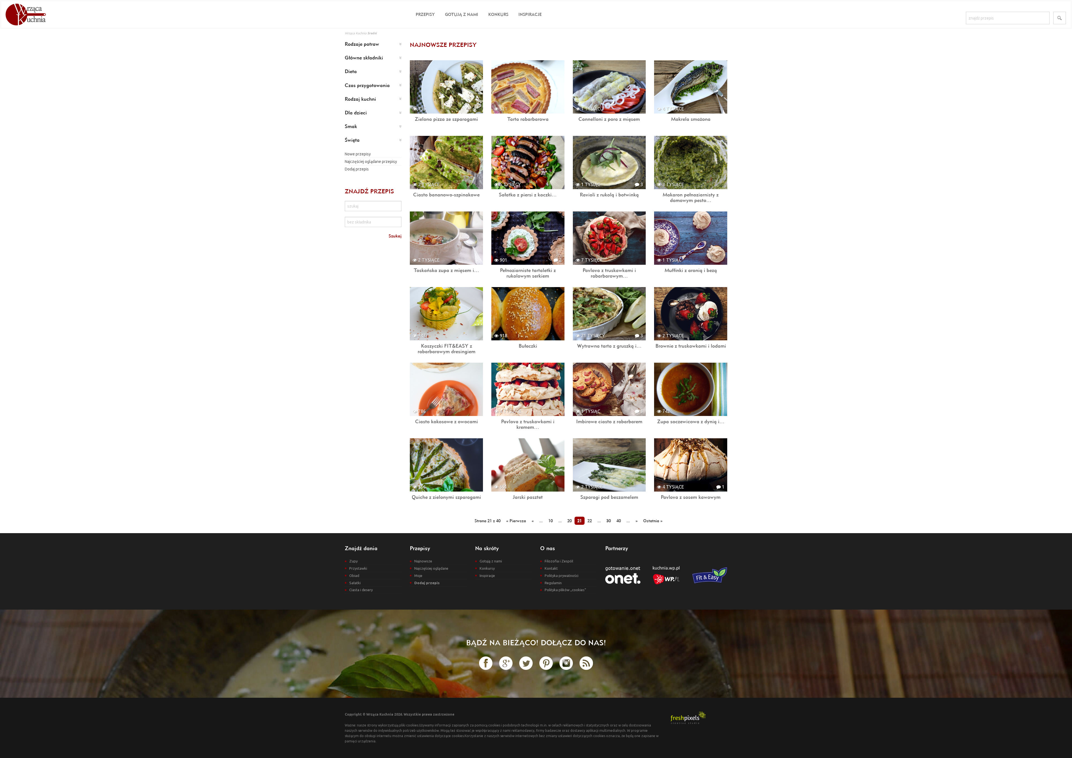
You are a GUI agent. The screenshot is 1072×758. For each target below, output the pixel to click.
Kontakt (551, 568)
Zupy (353, 561)
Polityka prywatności (561, 575)
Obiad (354, 575)
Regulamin (553, 583)
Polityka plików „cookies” (565, 590)
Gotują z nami (461, 14)
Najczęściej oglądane (431, 568)
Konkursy (487, 568)
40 (618, 520)
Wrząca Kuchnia (356, 33)
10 (550, 520)
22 (589, 520)
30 (608, 520)
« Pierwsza (516, 520)
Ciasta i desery (361, 590)
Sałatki (355, 583)
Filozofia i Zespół (559, 561)
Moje (418, 575)
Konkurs (498, 14)
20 (569, 520)
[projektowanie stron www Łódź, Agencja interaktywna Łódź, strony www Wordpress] (688, 717)
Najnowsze (423, 561)
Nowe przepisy (358, 154)
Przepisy (425, 14)
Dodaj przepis (357, 169)
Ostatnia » (652, 520)
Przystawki (358, 568)
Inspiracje (530, 14)
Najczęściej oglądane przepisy (371, 161)
